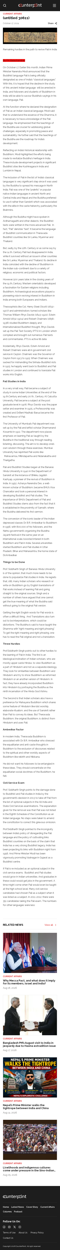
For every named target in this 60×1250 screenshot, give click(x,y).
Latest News (17, 1207)
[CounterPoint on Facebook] (4, 1227)
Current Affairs (47, 1207)
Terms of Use (9, 1233)
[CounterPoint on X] (14, 1227)
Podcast (18, 1212)
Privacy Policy (37, 1233)
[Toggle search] (4, 5)
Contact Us (8, 1238)
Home (6, 1207)
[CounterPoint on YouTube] (20, 1227)
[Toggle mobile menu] (54, 5)
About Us (23, 1233)
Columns (7, 1212)
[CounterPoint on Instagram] (9, 1227)
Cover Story (32, 1207)
